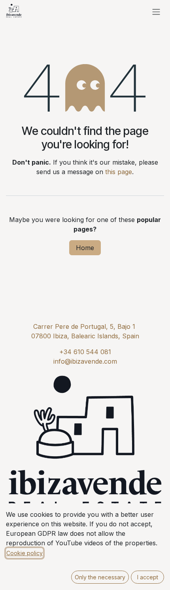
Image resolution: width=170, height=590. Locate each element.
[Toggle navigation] (156, 11)
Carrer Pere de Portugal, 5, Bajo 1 (84, 326)
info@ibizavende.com (85, 361)
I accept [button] (147, 577)
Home (85, 248)
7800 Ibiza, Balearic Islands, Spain (87, 336)
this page (118, 172)
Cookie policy (24, 553)
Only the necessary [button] (100, 577)
